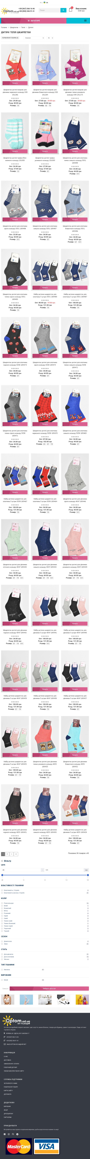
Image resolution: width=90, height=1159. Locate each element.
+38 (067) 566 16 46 (27, 9)
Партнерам (7, 1117)
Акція (6, 1110)
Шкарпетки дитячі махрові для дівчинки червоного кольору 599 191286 (15, 92)
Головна (4, 27)
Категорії (35, 21)
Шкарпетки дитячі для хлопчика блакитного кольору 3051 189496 (75, 228)
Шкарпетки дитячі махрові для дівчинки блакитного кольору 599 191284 (45, 92)
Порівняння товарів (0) (10, 38)
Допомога (7, 1094)
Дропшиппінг (8, 1113)
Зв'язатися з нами (10, 1083)
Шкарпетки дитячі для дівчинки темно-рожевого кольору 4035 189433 (45, 764)
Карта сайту (8, 1090)
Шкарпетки (14, 27)
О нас (6, 1056)
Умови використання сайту (14, 1071)
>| (16, 854)
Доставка (7, 1060)
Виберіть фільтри (49, 988)
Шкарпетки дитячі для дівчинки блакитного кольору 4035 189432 (75, 764)
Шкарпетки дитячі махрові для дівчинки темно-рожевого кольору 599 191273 (75, 92)
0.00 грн (79, 9)
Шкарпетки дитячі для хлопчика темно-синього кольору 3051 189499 (75, 160)
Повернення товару (11, 1087)
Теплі (23, 27)
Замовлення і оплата (11, 1064)
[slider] (88, 875)
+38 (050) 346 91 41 (27, 11)
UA (47, 2)
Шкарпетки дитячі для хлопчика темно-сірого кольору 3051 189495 (15, 296)
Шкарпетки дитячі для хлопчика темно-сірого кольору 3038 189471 (15, 433)
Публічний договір (10, 1067)
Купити (15, 83)
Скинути (5, 988)
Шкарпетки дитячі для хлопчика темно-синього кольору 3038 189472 (75, 364)
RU (41, 2)
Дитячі (30, 27)
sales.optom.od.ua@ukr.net (16, 1044)
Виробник (7, 1106)
